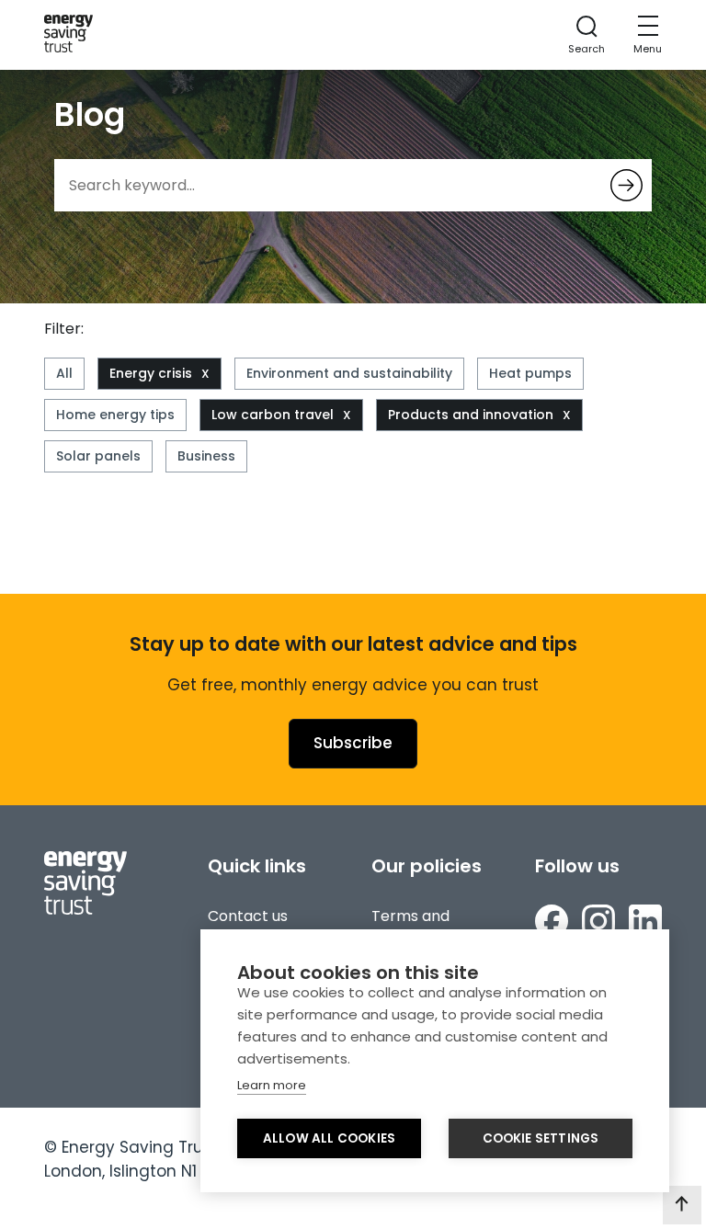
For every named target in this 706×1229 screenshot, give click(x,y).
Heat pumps (530, 373)
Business (206, 456)
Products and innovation (470, 414)
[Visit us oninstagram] (598, 924)
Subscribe (353, 743)
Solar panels (98, 456)
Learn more (271, 1085)
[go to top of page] (682, 1205)
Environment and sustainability (349, 373)
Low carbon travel (272, 414)
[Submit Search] (626, 185)
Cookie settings (541, 1138)
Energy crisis (150, 373)
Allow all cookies (329, 1138)
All (64, 373)
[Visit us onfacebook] (551, 924)
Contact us (248, 916)
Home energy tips (115, 414)
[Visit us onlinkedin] (645, 924)
